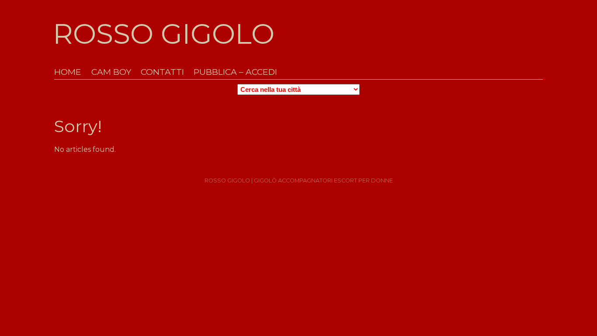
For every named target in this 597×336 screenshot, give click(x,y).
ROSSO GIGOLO (163, 34)
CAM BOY (111, 72)
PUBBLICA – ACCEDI (235, 72)
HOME (67, 72)
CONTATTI (162, 72)
